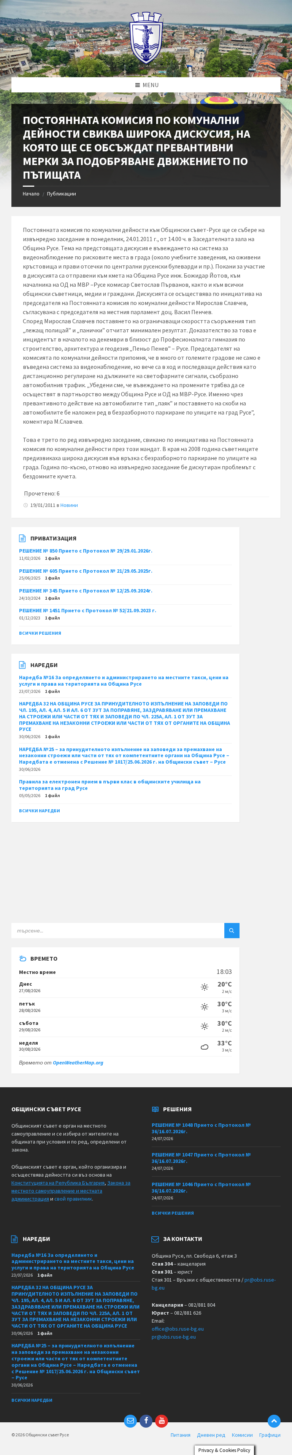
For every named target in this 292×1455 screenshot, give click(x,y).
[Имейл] (130, 1421)
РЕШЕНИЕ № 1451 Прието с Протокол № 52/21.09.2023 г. (87, 610)
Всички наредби (39, 810)
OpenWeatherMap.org (78, 1062)
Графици (270, 1434)
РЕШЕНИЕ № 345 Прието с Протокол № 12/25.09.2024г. (85, 590)
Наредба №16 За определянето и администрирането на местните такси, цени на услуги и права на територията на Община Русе (124, 680)
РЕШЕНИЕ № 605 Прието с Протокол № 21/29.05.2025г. (85, 570)
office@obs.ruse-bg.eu (178, 1328)
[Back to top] (274, 1421)
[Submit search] (232, 930)
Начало (31, 193)
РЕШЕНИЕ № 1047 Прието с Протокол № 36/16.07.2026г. (201, 1157)
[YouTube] (161, 1421)
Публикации (61, 193)
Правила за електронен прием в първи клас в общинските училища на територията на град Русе (110, 784)
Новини (69, 505)
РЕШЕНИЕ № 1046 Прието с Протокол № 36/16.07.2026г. (201, 1187)
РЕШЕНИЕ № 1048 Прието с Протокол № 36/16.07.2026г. (201, 1128)
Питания (180, 1434)
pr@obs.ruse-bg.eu (174, 1336)
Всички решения (40, 633)
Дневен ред (211, 1434)
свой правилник (73, 1198)
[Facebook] (146, 1421)
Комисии (242, 1434)
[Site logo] (146, 62)
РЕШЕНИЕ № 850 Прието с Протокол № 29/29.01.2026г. (85, 550)
